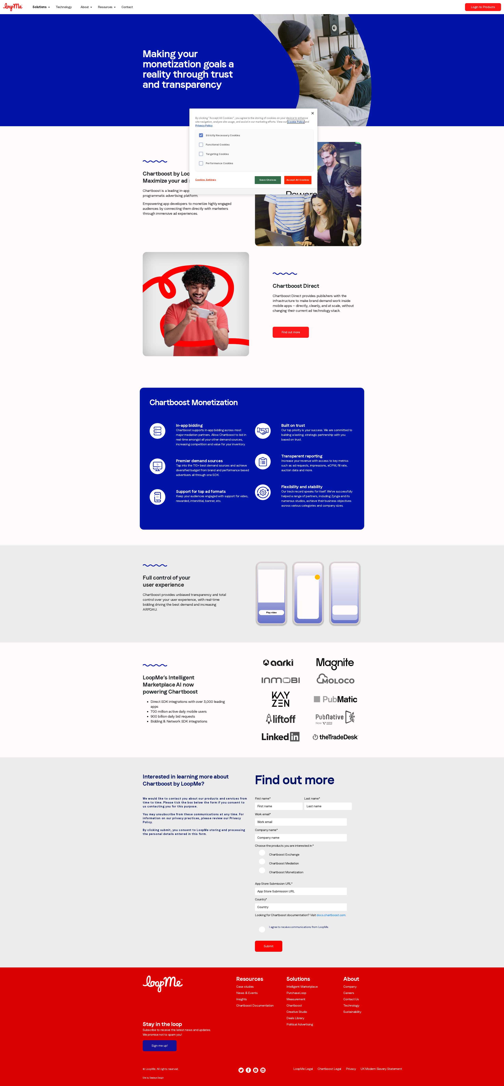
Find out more (291, 332)
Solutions (39, 7)
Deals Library (295, 1018)
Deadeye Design (156, 1077)
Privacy (351, 1069)
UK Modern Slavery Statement (381, 1069)
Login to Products (483, 7)
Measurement (295, 999)
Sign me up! (160, 1045)
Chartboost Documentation (255, 1005)
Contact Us (351, 999)
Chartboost (294, 1005)
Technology (64, 7)
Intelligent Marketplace (302, 986)
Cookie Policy (296, 121)
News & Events (247, 993)
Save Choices (267, 180)
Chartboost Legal (329, 1069)
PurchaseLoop (296, 993)
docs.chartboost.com (331, 915)
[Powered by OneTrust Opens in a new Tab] (300, 192)
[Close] (312, 113)
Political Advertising (299, 1024)
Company (349, 986)
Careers (348, 993)
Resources (105, 7)
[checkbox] (303, 863)
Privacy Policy (203, 125)
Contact (127, 7)
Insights (241, 999)
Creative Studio (296, 1012)
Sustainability (352, 1012)
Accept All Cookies (297, 180)
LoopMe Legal (303, 1069)
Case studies (245, 986)
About (85, 7)
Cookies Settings (205, 179)
